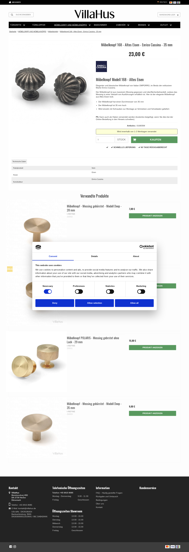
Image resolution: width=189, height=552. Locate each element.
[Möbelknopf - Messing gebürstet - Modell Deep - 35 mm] (36, 427)
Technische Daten (19, 162)
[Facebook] (10, 546)
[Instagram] (14, 546)
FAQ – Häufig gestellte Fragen (109, 493)
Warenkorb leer (167, 15)
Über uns (100, 504)
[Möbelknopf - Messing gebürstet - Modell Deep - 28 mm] (36, 229)
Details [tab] (94, 256)
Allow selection (94, 303)
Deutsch (163, 2)
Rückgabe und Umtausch (107, 496)
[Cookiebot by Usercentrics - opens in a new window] (142, 247)
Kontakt (99, 507)
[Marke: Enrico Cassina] (103, 68)
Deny (54, 303)
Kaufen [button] (155, 139)
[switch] (79, 291)
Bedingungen (102, 500)
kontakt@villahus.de (27, 508)
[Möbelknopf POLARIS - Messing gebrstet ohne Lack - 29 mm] (36, 361)
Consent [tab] (53, 256)
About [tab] (136, 256)
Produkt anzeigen (152, 216)
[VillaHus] (94, 14)
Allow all (134, 303)
